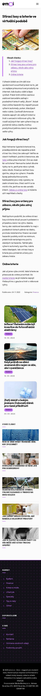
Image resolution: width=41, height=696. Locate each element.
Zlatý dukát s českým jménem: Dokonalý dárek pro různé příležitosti (18, 402)
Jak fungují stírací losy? (22, 61)
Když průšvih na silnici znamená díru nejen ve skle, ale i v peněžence (20, 364)
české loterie (8, 278)
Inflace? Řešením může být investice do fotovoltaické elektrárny (19, 327)
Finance (36, 292)
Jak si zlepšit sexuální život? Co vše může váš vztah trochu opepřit (19, 542)
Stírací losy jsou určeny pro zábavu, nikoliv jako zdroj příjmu (23, 68)
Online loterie (17, 75)
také (4, 160)
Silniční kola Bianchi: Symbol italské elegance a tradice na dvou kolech (17, 492)
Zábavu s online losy (18, 190)
